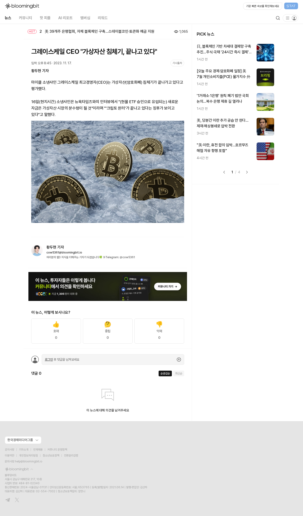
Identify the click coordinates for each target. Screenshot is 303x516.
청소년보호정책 (51, 455)
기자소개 (23, 449)
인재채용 (38, 449)
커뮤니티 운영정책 (57, 449)
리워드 (103, 18)
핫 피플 (45, 18)
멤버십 (85, 18)
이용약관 (9, 455)
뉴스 (8, 18)
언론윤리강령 (71, 455)
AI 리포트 (65, 18)
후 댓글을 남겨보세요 (62, 359)
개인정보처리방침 (28, 455)
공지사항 (9, 449)
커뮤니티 (25, 18)
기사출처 (177, 63)
